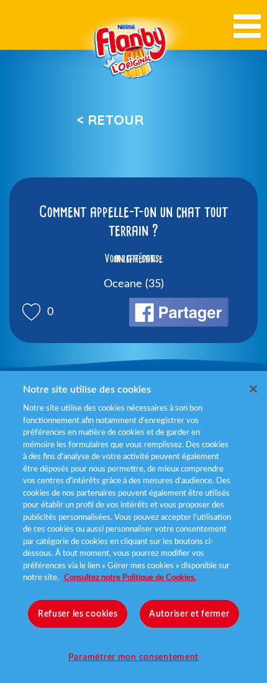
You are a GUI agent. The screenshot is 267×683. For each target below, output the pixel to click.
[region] (133, 527)
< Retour (109, 120)
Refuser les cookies (78, 613)
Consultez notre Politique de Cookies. (130, 578)
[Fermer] (253, 389)
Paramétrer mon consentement (133, 657)
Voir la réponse (133, 259)
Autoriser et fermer (189, 613)
